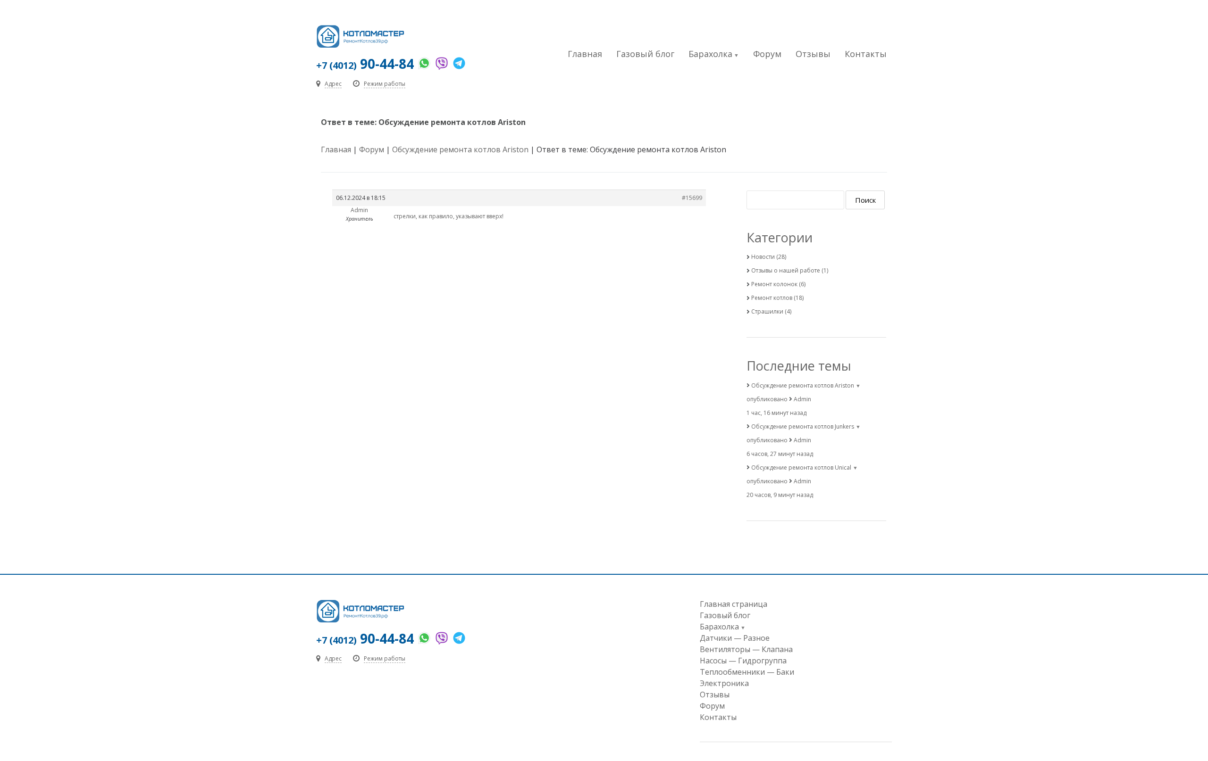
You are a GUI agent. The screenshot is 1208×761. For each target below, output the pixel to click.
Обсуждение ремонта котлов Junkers (802, 426)
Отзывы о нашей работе (785, 270)
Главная (585, 53)
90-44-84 (365, 64)
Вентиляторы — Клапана (746, 649)
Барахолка (710, 53)
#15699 (692, 198)
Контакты (866, 53)
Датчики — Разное (735, 638)
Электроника (724, 683)
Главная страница (733, 604)
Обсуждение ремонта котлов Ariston (460, 149)
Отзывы (813, 53)
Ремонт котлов (771, 298)
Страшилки (767, 311)
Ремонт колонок (774, 284)
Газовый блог (645, 53)
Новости (763, 257)
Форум (767, 53)
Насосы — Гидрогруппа (743, 660)
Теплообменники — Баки (747, 672)
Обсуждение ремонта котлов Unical (801, 467)
